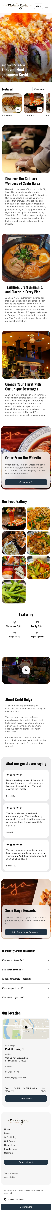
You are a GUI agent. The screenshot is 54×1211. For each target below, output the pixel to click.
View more (10, 826)
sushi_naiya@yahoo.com (15, 1078)
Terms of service (11, 1173)
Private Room (11, 1149)
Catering (8, 1153)
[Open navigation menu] (46, 6)
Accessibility (9, 1177)
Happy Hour (10, 1145)
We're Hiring (10, 1137)
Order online (26, 1098)
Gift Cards (9, 1141)
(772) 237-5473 (12, 1072)
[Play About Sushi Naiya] (26, 670)
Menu (38, 6)
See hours (43, 1089)
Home (7, 1129)
